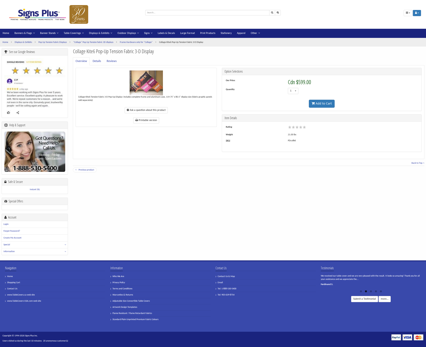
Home (6, 33)
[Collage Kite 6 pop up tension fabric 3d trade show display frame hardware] (46, 14)
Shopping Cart (13, 282)
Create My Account (12, 238)
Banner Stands (48, 33)
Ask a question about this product (147, 110)
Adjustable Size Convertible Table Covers (131, 301)
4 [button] (376, 291)
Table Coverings (72, 33)
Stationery (226, 33)
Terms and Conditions (122, 289)
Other (254, 33)
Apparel (241, 33)
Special (6, 244)
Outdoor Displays (126, 33)
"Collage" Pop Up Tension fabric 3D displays (93, 42)
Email (220, 282)
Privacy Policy (118, 282)
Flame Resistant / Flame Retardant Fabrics (132, 313)
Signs (147, 33)
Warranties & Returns (122, 295)
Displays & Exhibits (99, 33)
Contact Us (12, 289)
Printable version (147, 120)
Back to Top (417, 163)
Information (9, 251)
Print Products (207, 33)
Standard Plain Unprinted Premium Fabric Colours (135, 319)
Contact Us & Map (226, 276)
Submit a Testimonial (364, 299)
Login (5, 224)
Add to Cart (323, 103)
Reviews (112, 61)
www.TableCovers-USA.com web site (24, 301)
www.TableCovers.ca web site (21, 295)
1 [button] (361, 291)
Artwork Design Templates (124, 307)
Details (97, 61)
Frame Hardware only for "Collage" (136, 42)
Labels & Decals (166, 33)
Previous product (86, 170)
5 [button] (381, 291)
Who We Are (118, 276)
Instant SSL (35, 189)
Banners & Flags (23, 33)
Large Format (187, 33)
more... (385, 299)
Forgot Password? (11, 231)
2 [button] (366, 291)
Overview (81, 61)
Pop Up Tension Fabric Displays (52, 42)
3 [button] (371, 291)
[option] (371, 281)
